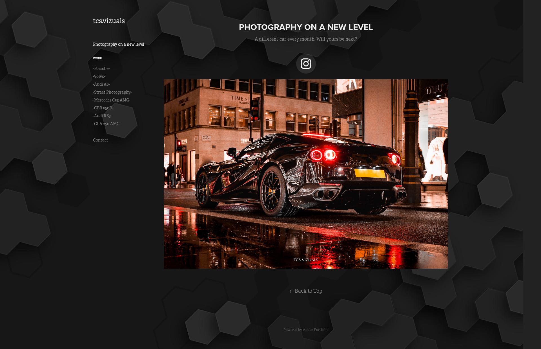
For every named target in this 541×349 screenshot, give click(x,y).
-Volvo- (99, 76)
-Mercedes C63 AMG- (111, 100)
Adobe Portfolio (316, 330)
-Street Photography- (112, 92)
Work (97, 58)
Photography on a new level (118, 44)
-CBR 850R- (103, 108)
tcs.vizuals (109, 21)
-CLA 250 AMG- (107, 123)
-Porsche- (101, 68)
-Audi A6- (101, 84)
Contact (100, 140)
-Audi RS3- (102, 115)
